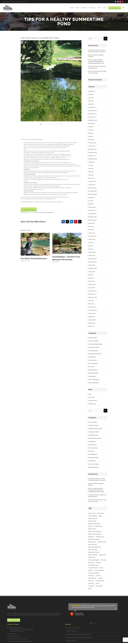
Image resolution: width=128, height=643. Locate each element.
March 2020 (91, 281)
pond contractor (92, 578)
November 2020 (92, 262)
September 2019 (92, 297)
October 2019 (91, 294)
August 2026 (91, 91)
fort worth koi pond (93, 567)
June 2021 (90, 242)
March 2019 (91, 303)
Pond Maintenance (99, 580)
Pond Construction (93, 363)
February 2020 (92, 284)
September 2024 (92, 159)
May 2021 (90, 246)
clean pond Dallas (92, 515)
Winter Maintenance (93, 382)
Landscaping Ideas (93, 350)
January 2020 (91, 287)
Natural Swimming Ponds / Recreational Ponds (78, 634)
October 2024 (91, 155)
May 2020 (90, 274)
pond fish (100, 578)
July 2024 (90, 165)
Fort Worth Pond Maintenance (34, 258)
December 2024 (92, 149)
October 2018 (91, 313)
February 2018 (92, 320)
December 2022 (92, 213)
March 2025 (91, 139)
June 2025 (91, 130)
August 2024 (91, 162)
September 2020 (92, 268)
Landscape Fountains (93, 347)
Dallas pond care (100, 536)
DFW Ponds (91, 562)
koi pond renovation (99, 570)
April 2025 (90, 136)
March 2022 (91, 229)
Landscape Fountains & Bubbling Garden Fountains (79, 637)
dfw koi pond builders (93, 560)
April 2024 (90, 175)
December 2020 (92, 258)
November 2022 (92, 216)
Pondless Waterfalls (93, 373)
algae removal (91, 513)
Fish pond (98, 562)
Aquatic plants (100, 513)
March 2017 (91, 326)
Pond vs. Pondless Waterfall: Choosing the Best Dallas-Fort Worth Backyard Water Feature (96, 61)
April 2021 (90, 249)
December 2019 (92, 291)
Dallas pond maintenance (94, 547)
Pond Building (91, 357)
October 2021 (91, 239)
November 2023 (92, 191)
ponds (97, 583)
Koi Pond (90, 570)
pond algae (91, 575)
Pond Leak (90, 580)
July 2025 (90, 126)
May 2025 (90, 133)
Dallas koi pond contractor (94, 531)
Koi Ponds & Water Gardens (40, 212)
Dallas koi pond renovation (94, 534)
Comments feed (92, 400)
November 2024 (92, 152)
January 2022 (91, 233)
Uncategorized (92, 376)
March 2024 (91, 178)
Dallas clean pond (92, 518)
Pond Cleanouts (92, 360)
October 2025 (91, 117)
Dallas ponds (102, 554)
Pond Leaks (91, 366)
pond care (98, 575)
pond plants (91, 583)
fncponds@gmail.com (21, 1)
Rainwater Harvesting (71, 640)
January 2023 (91, 210)
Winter (89, 588)
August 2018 (91, 316)
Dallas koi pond (92, 528)
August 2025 (91, 123)
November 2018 (92, 310)
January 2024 (91, 184)
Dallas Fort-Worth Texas (94, 523)
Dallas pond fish (92, 541)
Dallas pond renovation (93, 552)
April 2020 (90, 278)
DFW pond (103, 560)
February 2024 (92, 181)
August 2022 (91, 223)
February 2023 (92, 207)
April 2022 (90, 226)
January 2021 (91, 255)
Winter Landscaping (93, 379)
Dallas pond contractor (93, 539)
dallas (100, 515)
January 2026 (91, 107)
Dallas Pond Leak (92, 544)
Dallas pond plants (92, 549)
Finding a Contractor (93, 341)
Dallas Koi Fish (98, 526)
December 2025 (92, 110)
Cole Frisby (24, 212)
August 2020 (91, 271)
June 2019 (91, 300)
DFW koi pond (91, 557)
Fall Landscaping (92, 337)
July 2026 (90, 94)
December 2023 (92, 188)
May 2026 (90, 101)
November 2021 (92, 236)
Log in (89, 394)
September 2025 (92, 120)
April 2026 (90, 104)
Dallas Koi (90, 526)
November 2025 (92, 113)
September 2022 (92, 220)
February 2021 (92, 252)
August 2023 (91, 197)
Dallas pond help (102, 541)
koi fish (101, 567)
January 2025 (91, 146)
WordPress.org (92, 403)
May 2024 (90, 171)
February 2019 (92, 307)
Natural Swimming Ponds (94, 353)
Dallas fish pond (92, 521)
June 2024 (91, 168)
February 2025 (92, 142)
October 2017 (91, 323)
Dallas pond (91, 536)
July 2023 (90, 200)
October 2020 (91, 265)
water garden (99, 586)
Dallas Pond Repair (92, 554)
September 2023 (92, 194)
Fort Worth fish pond (93, 565)
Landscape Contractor (93, 573)
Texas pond (91, 586)
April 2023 (90, 204)
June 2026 (91, 97)
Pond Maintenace (50, 212)
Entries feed (91, 397)
